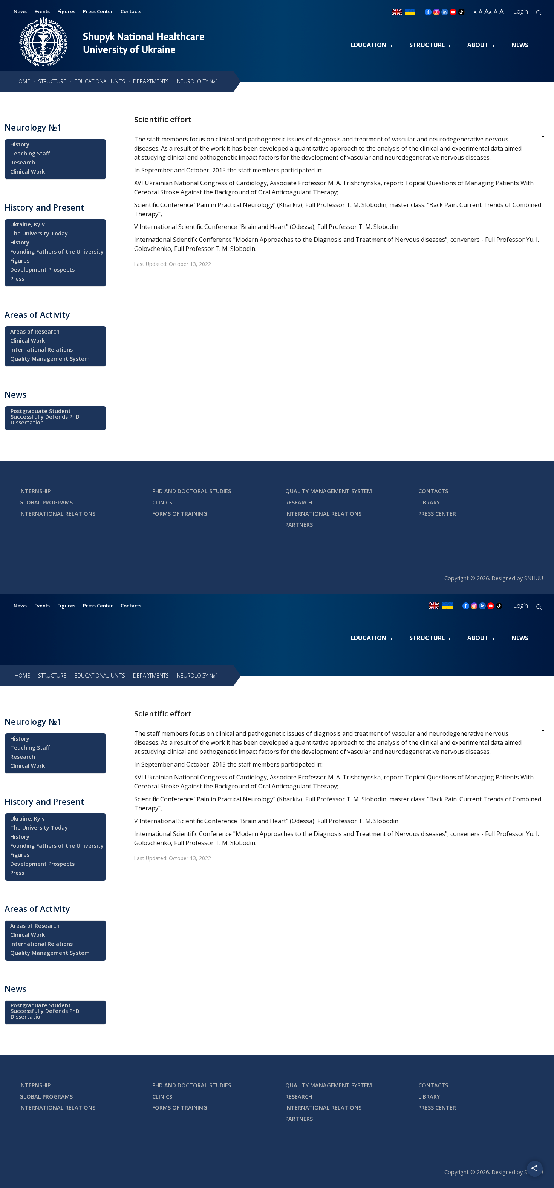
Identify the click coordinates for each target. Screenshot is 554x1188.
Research (22, 162)
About (478, 45)
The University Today (39, 233)
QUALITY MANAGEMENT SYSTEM (328, 491)
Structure (427, 45)
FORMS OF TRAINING (179, 513)
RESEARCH (298, 502)
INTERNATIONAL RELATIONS (57, 513)
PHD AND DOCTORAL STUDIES (191, 491)
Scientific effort (162, 119)
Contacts (131, 11)
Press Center (98, 11)
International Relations (41, 349)
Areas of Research (35, 331)
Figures (19, 260)
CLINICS (162, 502)
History (19, 144)
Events (42, 605)
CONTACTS (433, 491)
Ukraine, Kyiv (27, 224)
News (519, 45)
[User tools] (538, 137)
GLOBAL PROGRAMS (46, 502)
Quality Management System (50, 358)
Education (369, 45)
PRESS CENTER (437, 513)
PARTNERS (299, 524)
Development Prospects (42, 269)
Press (17, 278)
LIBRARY (429, 502)
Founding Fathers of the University (57, 251)
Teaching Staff (30, 153)
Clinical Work (27, 171)
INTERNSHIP (35, 491)
